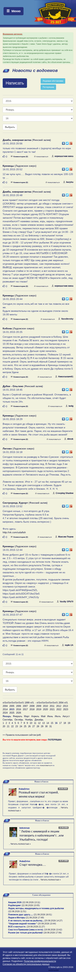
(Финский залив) (27, 140)
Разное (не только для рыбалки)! (25, 932)
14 (47, 723)
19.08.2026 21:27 (35, 926)
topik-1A (69, 645)
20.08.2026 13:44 (46, 923)
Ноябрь (29, 719)
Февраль (17, 716)
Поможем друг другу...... (20, 914)
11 (35, 723)
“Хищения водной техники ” (22, 923)
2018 (32, 709)
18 (64, 723)
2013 (65, 706)
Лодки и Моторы (16, 917)
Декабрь (39, 719)
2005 (11, 706)
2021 (52, 709)
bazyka (69, 182)
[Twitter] (67, 142)
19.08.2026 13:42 (53, 929)
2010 (45, 706)
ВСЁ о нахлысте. (17, 926)
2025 (11, 712)
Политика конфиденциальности (40, 961)
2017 (25, 709)
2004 (5, 706)
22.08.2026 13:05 (30, 905)
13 (43, 723)
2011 (52, 706)
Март (27, 716)
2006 (18, 706)
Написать (15, 83)
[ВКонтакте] (63, 142)
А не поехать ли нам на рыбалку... (26, 920)
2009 (38, 706)
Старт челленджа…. (32, 864)
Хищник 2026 (15, 902)
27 (33, 726)
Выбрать (10, 127)
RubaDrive (24, 789)
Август (66, 716)
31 (50, 726)
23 (16, 726)
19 (69, 723)
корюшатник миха (64, 156)
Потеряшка (48, 87)
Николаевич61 (65, 376)
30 (46, 726)
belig (71, 406)
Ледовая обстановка (53, 81)
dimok (70, 439)
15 (52, 723)
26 (29, 726)
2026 (18, 712)
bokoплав (24, 828)
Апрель (35, 716)
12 (39, 723)
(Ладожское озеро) (19, 165)
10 (31, 723)
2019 (38, 709)
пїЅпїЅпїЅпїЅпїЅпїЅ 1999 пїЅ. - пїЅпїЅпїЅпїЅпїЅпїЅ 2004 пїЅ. (35, 702)
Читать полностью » (20, 844)
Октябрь (18, 719)
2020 (45, 709)
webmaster (53, 970)
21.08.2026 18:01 (42, 914)
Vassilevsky (67, 319)
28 (38, 726)
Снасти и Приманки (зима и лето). (25, 929)
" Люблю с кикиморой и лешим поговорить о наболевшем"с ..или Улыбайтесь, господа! (41, 835)
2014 (5, 709)
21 (8, 726)
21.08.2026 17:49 (34, 917)
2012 (58, 706)
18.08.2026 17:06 (52, 932)
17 (60, 723)
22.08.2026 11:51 (17, 911)
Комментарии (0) (20, 156)
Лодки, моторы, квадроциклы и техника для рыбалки (36, 908)
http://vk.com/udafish (14, 532)
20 (4, 726)
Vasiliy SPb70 (66, 601)
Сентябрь (8, 719)
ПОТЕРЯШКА (55, 740)
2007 (25, 706)
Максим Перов (65, 537)
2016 (18, 709)
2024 (5, 712)
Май (43, 716)
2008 (32, 706)
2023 (65, 709)
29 (42, 726)
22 (12, 726)
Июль (58, 716)
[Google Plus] (71, 142)
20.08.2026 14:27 (53, 920)
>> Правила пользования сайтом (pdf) (22, 735)
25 (25, 726)
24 (21, 726)
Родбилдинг (14, 905)
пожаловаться (42, 156)
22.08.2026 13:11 (31, 902)
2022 (58, 709)
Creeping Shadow (64, 493)
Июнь (50, 716)
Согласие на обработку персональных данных (26, 964)
